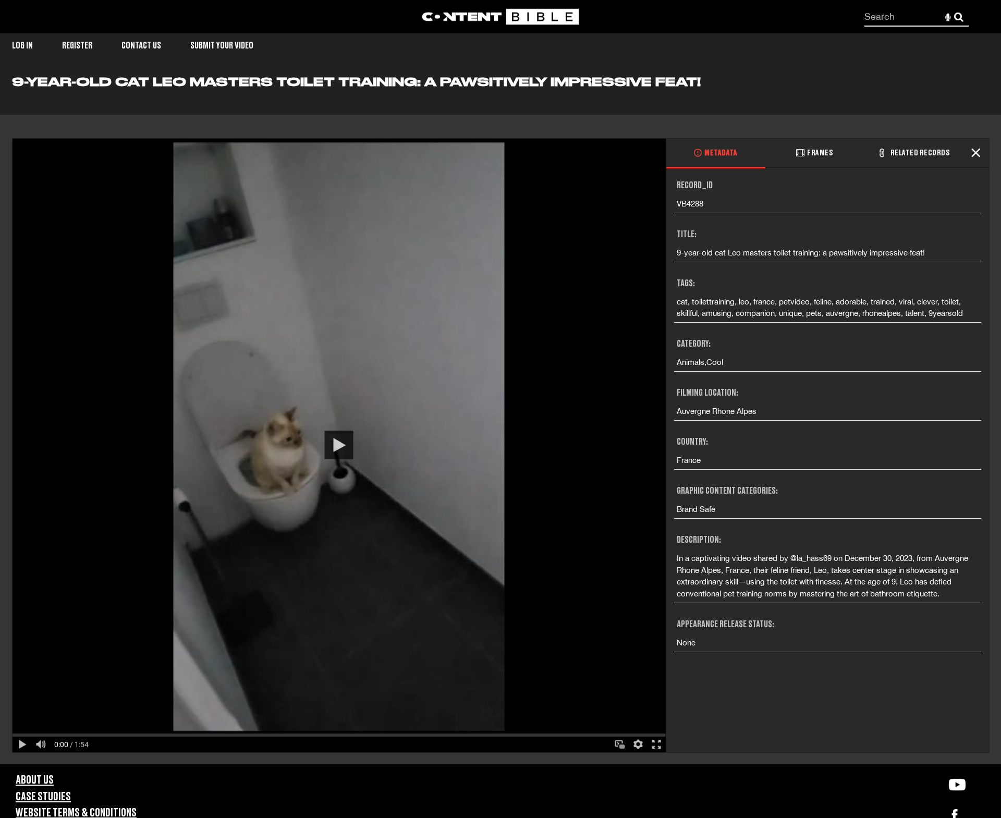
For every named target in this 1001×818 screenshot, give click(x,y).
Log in (22, 45)
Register (77, 45)
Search (959, 17)
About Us (35, 780)
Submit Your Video (221, 45)
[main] (500, 419)
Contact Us (141, 45)
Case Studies (43, 796)
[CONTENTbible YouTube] (957, 784)
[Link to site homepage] (500, 17)
